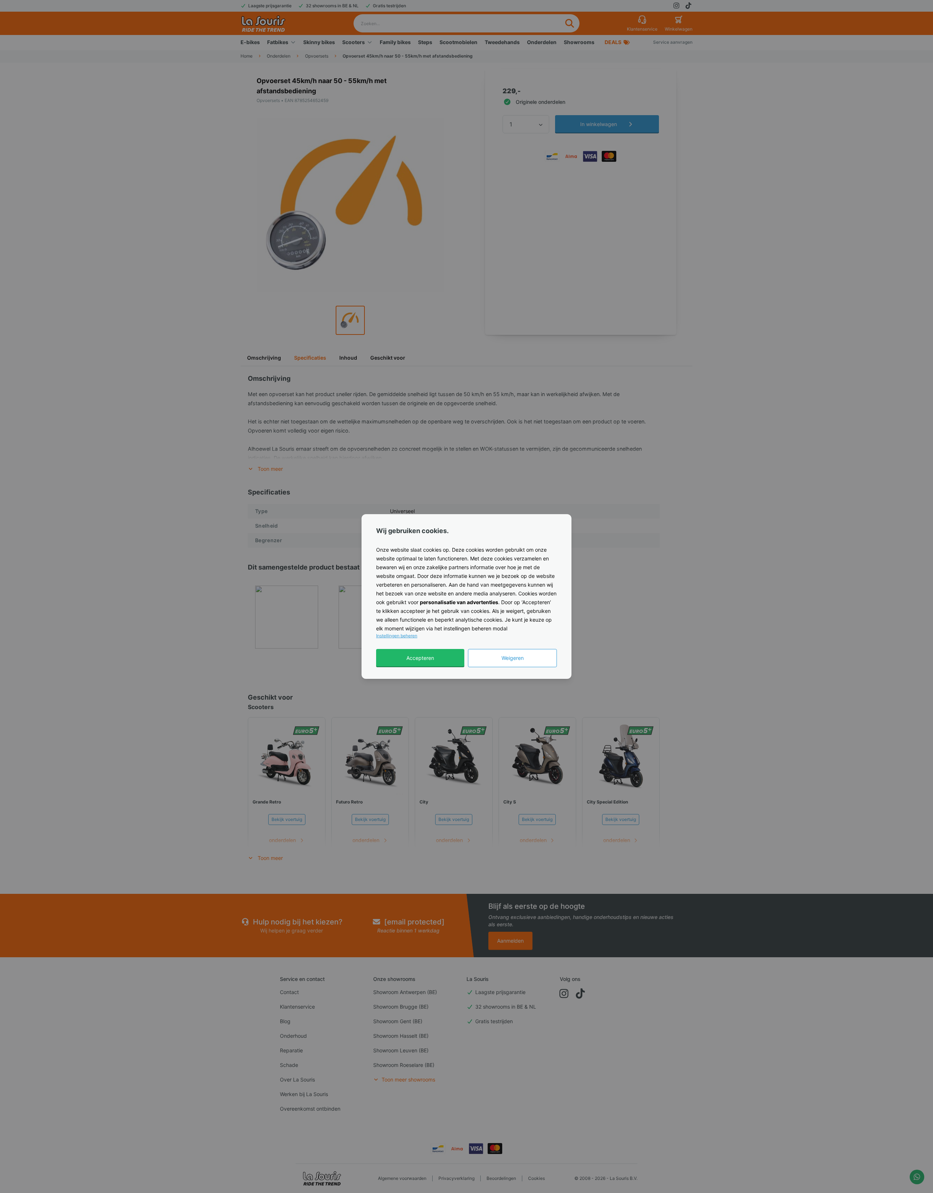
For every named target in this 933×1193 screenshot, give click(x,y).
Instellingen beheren (396, 635)
